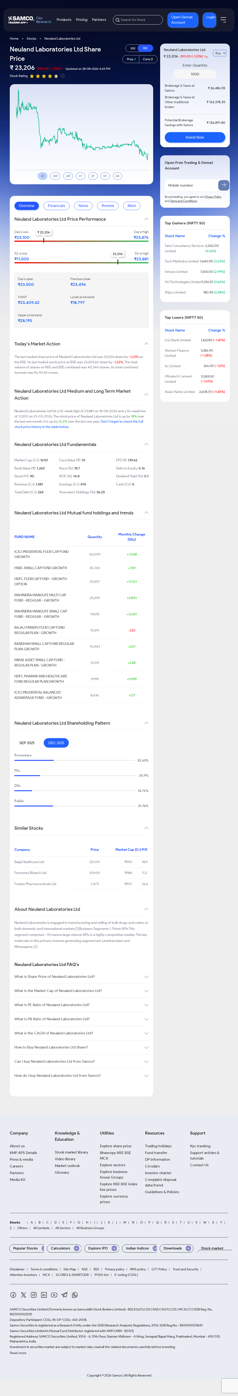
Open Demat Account (182, 20)
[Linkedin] (43, 1295)
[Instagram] (33, 1295)
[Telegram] (64, 1295)
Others (22, 1228)
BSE (96, 1269)
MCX (46, 1275)
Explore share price (116, 1146)
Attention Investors (23, 1275)
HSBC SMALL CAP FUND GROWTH (40, 568)
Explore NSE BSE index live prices (118, 1187)
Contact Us (199, 1165)
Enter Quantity (195, 65)
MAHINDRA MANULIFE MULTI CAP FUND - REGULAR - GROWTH (40, 597)
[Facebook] (13, 1295)
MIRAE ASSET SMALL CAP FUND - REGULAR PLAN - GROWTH (39, 662)
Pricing (81, 19)
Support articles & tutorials (204, 1155)
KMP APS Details (23, 1153)
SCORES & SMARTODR (72, 1275)
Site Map (69, 1269)
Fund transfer (156, 1153)
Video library (65, 1159)
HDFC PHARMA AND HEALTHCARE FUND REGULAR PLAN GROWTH (40, 679)
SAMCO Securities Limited (29, 1309)
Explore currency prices (114, 1199)
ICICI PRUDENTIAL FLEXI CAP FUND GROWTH (41, 554)
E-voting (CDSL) (126, 1275)
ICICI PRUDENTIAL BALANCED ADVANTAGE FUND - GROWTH (38, 695)
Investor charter (158, 1173)
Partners (99, 19)
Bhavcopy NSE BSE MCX (115, 1155)
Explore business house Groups (113, 1174)
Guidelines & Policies (162, 1192)
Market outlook (67, 1165)
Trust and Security (185, 1269)
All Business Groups (90, 1228)
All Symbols (41, 1228)
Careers (16, 1166)
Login (210, 17)
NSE (85, 1269)
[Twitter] (23, 1295)
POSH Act (102, 1275)
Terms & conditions (44, 1269)
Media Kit (17, 1179)
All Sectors (62, 1228)
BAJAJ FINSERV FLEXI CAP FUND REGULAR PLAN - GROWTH (39, 630)
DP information (157, 1159)
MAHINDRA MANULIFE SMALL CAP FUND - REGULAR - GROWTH (40, 614)
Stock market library (71, 1152)
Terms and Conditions (183, 201)
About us (17, 1146)
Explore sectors (112, 1165)
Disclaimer (17, 1269)
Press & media (21, 1159)
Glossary (62, 1172)
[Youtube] (54, 1295)
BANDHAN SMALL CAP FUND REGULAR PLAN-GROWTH (44, 646)
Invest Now (195, 137)
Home (14, 39)
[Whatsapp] (74, 1295)
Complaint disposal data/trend (160, 1182)
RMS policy (138, 1269)
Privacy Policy (213, 196)
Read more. (18, 1353)
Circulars (152, 1166)
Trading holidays (158, 1146)
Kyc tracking (200, 1146)
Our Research (43, 20)
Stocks (31, 39)
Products (64, 19)
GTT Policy (159, 1269)
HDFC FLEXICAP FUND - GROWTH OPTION (40, 581)
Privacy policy (114, 1269)
